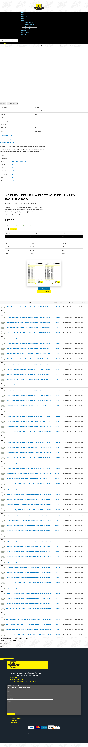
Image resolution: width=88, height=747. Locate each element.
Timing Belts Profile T (20, 45)
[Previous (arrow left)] (3, 746)
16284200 (57, 520)
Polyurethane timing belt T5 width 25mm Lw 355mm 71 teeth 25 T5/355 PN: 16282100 (28, 411)
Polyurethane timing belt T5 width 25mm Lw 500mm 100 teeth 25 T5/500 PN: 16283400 (29, 478)
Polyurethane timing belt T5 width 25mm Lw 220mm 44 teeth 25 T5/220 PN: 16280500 (28, 327)
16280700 (57, 338)
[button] (47, 20)
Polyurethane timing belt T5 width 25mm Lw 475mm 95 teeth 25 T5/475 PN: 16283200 (29, 468)
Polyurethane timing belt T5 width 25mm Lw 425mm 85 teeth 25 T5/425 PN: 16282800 (29, 447)
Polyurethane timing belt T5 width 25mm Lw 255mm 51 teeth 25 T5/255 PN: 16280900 (28, 348)
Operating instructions (29, 24)
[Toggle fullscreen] (8, 744)
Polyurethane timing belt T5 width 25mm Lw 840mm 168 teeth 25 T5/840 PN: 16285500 (29, 588)
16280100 (57, 306)
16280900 (57, 348)
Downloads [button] (23, 20)
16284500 (57, 536)
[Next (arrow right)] (8, 746)
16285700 (57, 598)
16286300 (57, 629)
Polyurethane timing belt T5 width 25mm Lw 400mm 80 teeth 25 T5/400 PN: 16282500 (29, 431)
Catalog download (28, 22)
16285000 (57, 562)
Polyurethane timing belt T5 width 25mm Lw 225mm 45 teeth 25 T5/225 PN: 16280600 (28, 332)
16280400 (57, 322)
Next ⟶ (47, 288)
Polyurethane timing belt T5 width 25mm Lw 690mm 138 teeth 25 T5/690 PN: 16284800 (29, 551)
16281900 (57, 400)
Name (8, 691)
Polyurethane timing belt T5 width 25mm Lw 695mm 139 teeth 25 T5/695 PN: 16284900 (29, 556)
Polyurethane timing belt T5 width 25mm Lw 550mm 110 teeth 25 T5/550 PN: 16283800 (29, 499)
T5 (12, 167)
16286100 (57, 619)
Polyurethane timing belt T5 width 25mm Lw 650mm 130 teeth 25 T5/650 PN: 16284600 (29, 541)
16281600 (57, 385)
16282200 (57, 416)
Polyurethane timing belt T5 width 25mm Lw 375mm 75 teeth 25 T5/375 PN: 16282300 (28, 421)
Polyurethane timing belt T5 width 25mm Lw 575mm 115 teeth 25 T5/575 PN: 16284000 (29, 510)
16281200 (57, 364)
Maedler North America (5, 1)
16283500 (57, 483)
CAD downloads (28, 26)
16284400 (57, 530)
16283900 (57, 504)
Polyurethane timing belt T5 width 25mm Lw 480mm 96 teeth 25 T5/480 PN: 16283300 (29, 473)
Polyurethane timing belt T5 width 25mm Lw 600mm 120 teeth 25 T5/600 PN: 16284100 (29, 515)
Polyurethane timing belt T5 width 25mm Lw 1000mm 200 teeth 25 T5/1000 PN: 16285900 (28, 608)
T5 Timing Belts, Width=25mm (32, 45)
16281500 (57, 379)
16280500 (57, 327)
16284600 (57, 541)
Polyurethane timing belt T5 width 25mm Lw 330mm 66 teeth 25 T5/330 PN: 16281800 (29, 395)
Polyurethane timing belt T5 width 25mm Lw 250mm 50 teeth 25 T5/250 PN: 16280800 (29, 343)
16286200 (57, 624)
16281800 (57, 395)
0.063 (13, 180)
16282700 (57, 442)
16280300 (57, 317)
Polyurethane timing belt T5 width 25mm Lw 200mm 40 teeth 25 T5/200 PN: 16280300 (29, 317)
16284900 (57, 556)
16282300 (57, 421)
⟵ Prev (41, 288)
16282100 (57, 411)
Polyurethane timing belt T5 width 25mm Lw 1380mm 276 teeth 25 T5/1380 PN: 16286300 (28, 629)
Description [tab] (3, 103)
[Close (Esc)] (20, 744)
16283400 (57, 478)
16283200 (57, 468)
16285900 (57, 608)
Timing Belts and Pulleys (9, 45)
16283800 (57, 499)
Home (22, 12)
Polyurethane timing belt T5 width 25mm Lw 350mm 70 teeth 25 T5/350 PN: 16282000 (29, 405)
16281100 (57, 359)
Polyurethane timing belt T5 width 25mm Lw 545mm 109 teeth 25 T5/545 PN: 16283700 (29, 494)
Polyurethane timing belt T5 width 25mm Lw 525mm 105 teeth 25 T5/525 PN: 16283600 (29, 489)
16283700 (57, 494)
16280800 (57, 343)
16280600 (57, 332)
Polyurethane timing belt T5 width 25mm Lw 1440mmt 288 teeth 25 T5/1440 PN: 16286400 (29, 634)
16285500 (57, 588)
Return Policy (14, 722)
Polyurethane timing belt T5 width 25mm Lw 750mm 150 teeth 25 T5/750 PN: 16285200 (29, 572)
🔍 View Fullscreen (44, 291)
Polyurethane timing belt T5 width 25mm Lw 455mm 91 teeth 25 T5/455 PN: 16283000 (29, 457)
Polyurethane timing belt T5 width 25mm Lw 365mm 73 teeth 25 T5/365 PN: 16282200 (29, 416)
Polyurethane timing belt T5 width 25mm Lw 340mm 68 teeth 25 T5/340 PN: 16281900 (29, 400)
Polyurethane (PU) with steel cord (20, 161)
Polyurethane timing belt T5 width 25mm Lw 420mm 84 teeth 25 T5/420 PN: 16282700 (28, 442)
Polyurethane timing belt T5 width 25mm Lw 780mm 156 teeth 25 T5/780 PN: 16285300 (29, 577)
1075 (13, 170)
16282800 (57, 447)
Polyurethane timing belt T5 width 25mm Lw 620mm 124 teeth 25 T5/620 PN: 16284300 (29, 525)
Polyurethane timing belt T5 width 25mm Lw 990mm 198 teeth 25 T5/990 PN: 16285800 (29, 603)
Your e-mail (9, 695)
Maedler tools (24, 30)
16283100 (57, 463)
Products (23, 14)
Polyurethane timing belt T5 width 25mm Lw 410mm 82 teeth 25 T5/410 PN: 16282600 (28, 437)
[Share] (14, 744)
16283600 (57, 489)
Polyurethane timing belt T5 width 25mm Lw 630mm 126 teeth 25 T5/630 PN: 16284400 (29, 530)
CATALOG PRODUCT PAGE (6, 135)
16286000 (57, 614)
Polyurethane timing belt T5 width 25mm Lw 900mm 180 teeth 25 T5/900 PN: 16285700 (29, 598)
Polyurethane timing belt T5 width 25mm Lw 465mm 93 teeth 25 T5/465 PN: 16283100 (29, 463)
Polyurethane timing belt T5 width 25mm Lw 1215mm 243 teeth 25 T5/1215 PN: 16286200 (28, 624)
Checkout (23, 34)
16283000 (57, 457)
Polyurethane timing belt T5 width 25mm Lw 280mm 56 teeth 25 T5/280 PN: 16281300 (28, 369)
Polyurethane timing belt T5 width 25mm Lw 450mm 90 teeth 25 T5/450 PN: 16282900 (29, 452)
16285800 (57, 603)
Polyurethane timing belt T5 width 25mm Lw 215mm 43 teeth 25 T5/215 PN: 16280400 (28, 322)
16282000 (57, 405)
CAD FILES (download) (5, 139)
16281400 (57, 374)
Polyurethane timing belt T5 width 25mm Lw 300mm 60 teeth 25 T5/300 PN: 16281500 (29, 379)
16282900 (57, 452)
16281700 (57, 390)
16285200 (57, 572)
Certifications (27, 28)
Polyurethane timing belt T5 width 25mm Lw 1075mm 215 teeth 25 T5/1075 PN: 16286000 (28, 614)
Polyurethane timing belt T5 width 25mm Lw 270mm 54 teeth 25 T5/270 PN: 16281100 (28, 359)
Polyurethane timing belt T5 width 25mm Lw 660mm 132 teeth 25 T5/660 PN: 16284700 (29, 546)
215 (12, 174)
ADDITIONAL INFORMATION (7, 142)
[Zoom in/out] (3, 744)
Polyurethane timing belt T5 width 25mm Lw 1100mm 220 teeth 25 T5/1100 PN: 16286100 (28, 619)
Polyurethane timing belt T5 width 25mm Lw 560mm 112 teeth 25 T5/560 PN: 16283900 (29, 504)
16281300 (57, 369)
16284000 (57, 510)
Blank (13, 164)
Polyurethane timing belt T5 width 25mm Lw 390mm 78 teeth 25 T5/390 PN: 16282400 (29, 426)
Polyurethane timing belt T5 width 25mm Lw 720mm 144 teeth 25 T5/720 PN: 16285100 (29, 567)
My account (24, 16)
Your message (10, 698)
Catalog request (25, 32)
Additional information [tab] (12, 103)
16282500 (57, 431)
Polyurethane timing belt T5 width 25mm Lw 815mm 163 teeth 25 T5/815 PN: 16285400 (29, 582)
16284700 (57, 546)
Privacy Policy (14, 720)
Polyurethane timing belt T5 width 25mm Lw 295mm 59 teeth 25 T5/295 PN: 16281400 (28, 374)
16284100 (57, 515)
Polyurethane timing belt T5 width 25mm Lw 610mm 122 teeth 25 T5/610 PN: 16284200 (29, 520)
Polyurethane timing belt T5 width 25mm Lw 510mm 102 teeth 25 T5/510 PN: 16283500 (29, 483)
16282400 (57, 426)
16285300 (57, 577)
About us (23, 18)
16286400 (57, 634)
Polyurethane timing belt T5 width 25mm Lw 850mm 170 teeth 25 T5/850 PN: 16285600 (29, 593)
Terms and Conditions (16, 718)
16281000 (57, 353)
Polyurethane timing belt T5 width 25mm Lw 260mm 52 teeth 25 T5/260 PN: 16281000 (28, 353)
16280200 (57, 312)
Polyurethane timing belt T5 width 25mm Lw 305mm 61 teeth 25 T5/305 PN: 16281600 (28, 385)
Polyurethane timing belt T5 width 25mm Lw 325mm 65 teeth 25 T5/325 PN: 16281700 (28, 390)
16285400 (57, 582)
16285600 (57, 593)
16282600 (57, 437)
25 (12, 177)
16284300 (57, 525)
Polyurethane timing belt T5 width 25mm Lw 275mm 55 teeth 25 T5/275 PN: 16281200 (28, 364)
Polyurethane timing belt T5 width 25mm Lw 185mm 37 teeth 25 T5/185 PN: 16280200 (28, 312)
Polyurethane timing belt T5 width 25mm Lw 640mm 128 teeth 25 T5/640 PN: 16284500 (29, 536)
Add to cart (13, 229)
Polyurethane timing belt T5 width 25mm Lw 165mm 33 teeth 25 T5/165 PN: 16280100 (28, 306)
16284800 (57, 551)
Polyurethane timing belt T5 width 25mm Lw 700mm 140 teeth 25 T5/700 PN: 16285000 (29, 562)
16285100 (57, 567)
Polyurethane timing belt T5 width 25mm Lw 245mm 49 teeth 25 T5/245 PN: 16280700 (29, 338)
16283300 (57, 473)
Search (4, 43)
